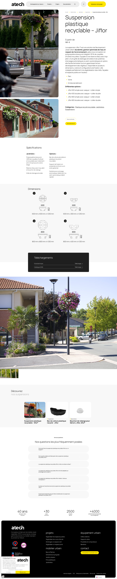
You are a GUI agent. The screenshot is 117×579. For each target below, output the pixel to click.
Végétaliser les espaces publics (55, 537)
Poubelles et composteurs (89, 542)
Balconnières (74, 419)
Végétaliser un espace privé (54, 544)
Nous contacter (70, 119)
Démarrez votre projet (97, 4)
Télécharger (78, 263)
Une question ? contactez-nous (89, 552)
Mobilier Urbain (73, 12)
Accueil (66, 12)
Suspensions (87, 12)
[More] (74, 4)
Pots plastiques (50, 560)
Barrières (83, 544)
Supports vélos (85, 539)
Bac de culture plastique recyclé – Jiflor (56, 422)
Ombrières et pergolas (52, 555)
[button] (2, 327)
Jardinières (81, 12)
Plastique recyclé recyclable (85, 107)
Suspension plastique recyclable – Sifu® (32, 422)
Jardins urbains (50, 557)
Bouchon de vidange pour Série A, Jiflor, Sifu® (80, 422)
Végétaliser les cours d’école (54, 539)
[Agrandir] (56, 11)
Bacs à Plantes (50, 552)
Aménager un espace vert (54, 542)
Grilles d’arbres (85, 537)
